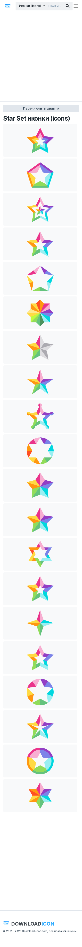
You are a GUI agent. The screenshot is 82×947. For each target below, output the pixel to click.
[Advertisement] (41, 56)
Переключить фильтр (41, 108)
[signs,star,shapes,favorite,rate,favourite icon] (40, 140)
